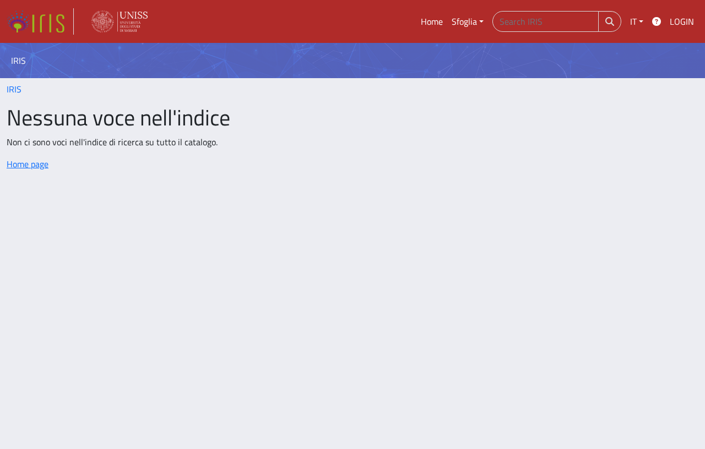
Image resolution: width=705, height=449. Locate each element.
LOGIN (682, 21)
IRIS (14, 89)
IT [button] (633, 21)
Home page (27, 164)
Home (432, 21)
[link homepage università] (119, 21)
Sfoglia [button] (464, 21)
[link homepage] (40, 21)
